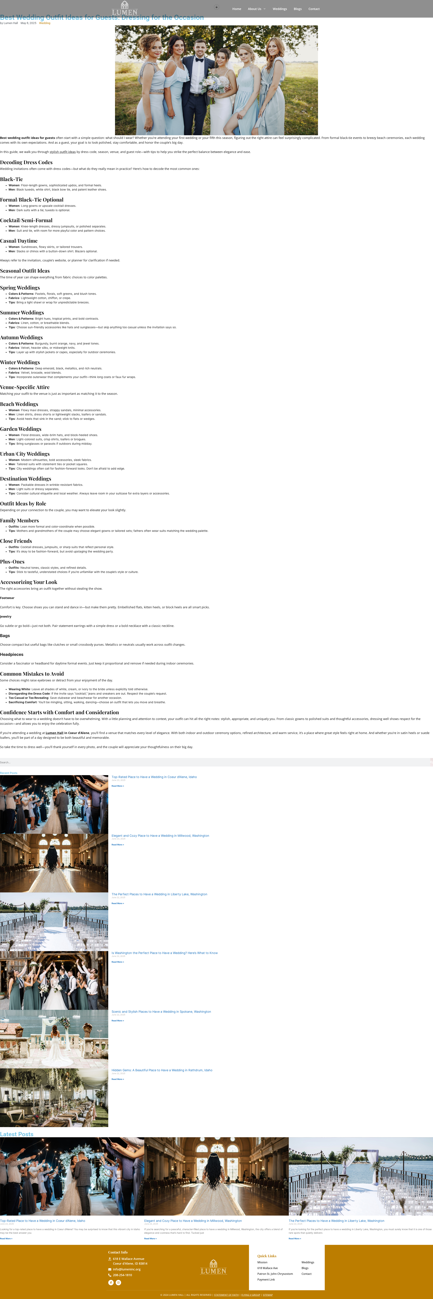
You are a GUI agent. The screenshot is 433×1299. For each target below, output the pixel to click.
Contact (314, 9)
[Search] (431, 762)
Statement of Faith (226, 1294)
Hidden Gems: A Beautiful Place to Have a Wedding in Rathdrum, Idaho (162, 1070)
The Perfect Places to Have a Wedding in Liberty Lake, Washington (159, 894)
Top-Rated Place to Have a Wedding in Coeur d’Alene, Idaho (154, 777)
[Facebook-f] (111, 1282)
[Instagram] (118, 1282)
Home (236, 9)
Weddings (280, 9)
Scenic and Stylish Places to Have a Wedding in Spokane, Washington (161, 1011)
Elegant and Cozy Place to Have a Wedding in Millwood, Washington (160, 835)
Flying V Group (250, 1294)
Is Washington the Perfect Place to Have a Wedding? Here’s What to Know (165, 953)
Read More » (118, 786)
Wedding (44, 23)
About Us (254, 9)
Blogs (298, 9)
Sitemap (268, 1294)
